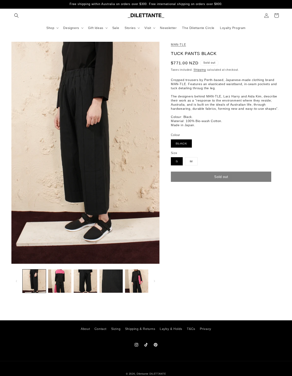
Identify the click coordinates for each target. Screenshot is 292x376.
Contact (100, 329)
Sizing (116, 329)
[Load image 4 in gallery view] (111, 281)
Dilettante (143, 373)
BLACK (184, 144)
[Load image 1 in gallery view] (34, 281)
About (85, 329)
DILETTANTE (157, 373)
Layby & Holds (171, 329)
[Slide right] (154, 281)
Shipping (199, 69)
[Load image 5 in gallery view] (136, 281)
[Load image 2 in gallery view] (59, 281)
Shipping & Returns (140, 329)
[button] (16, 15)
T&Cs (191, 329)
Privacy (205, 329)
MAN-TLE (178, 44)
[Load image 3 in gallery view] (85, 281)
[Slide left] (16, 281)
